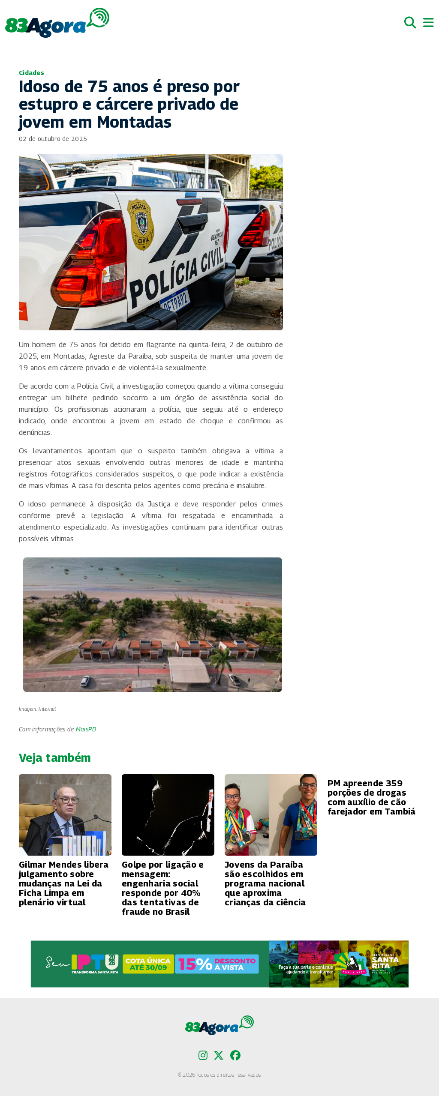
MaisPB (86, 729)
